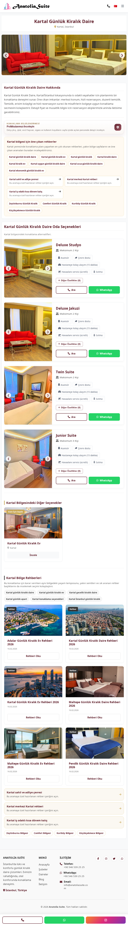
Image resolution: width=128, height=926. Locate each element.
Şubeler (43, 869)
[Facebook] (98, 858)
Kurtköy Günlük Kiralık (84, 203)
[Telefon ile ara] (108, 6)
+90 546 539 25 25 (74, 865)
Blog (41, 879)
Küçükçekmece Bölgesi (91, 833)
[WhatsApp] (64, 920)
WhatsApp (106, 289)
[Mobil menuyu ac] (122, 6)
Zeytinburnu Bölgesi (17, 833)
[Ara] (22, 920)
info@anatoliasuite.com (76, 885)
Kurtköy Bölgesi (65, 833)
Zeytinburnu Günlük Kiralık (23, 203)
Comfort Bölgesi (42, 833)
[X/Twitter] (114, 858)
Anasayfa (44, 864)
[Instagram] (106, 920)
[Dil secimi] (115, 6)
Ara (73, 289)
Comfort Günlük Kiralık (54, 203)
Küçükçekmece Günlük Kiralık (24, 210)
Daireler (43, 874)
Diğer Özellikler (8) (71, 280)
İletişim (43, 884)
